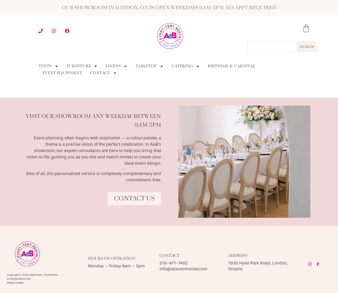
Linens (113, 66)
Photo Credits (15, 283)
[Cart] (306, 28)
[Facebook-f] (318, 264)
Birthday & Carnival (231, 66)
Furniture (79, 66)
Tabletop (146, 66)
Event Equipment (62, 73)
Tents (45, 66)
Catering (182, 66)
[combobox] (272, 46)
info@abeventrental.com (183, 268)
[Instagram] (310, 264)
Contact (100, 73)
